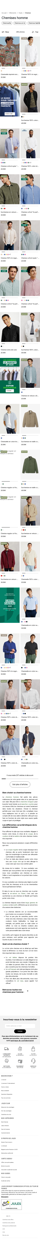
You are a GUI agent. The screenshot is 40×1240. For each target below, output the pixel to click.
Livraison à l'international (8, 1083)
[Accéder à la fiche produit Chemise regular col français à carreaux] (10, 465)
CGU (3, 1232)
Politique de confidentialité (9, 1225)
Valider (20, 1031)
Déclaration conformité (7, 1153)
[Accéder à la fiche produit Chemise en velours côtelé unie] (30, 373)
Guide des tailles (5, 1180)
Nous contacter (5, 1090)
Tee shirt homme (5, 1129)
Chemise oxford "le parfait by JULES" (13, 304)
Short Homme (4, 1122)
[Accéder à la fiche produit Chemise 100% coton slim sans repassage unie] (30, 143)
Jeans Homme (5, 1125)
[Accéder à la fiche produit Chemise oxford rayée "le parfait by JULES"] (10, 143)
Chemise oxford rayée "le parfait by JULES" (16, 166)
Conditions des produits (8, 1222)
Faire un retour (5, 1087)
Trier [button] (36, 32)
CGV (3, 1229)
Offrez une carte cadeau (7, 1162)
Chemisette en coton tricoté (10, 441)
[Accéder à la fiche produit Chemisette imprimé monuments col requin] (10, 51)
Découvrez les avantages (7, 1107)
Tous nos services (6, 1098)
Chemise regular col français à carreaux (14, 487)
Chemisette (7, 23)
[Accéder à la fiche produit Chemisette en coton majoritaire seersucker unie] (30, 740)
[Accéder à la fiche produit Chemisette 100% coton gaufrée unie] (30, 557)
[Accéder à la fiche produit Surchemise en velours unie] (10, 189)
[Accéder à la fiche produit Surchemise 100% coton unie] (30, 97)
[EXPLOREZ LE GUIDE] (10, 99)
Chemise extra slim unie (9, 350)
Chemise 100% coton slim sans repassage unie (17, 717)
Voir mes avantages (6, 1110)
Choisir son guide (5, 1177)
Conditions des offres (8, 1219)
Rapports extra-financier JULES (9, 1149)
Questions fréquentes (6, 1094)
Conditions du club (6, 1114)
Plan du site (5, 1235)
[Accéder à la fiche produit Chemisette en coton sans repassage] (30, 602)
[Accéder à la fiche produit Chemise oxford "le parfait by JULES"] (30, 189)
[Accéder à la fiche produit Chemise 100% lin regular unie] (30, 51)
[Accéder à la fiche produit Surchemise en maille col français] (30, 419)
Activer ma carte (5, 1166)
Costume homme (5, 1133)
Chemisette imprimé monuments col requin (15, 74)
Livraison (3, 1079)
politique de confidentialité (22, 1040)
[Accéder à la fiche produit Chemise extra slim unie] (10, 327)
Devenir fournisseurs (6, 1142)
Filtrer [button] (7, 32)
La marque (4, 1145)
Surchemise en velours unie (10, 212)
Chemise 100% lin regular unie (11, 258)
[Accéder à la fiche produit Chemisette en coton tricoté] (10, 419)
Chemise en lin (20, 23)
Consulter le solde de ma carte (9, 1169)
